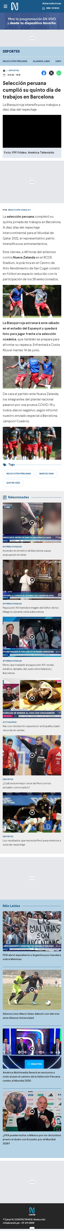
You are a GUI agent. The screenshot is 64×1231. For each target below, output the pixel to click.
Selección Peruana (15, 61)
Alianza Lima (41, 61)
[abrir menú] (5, 6)
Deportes (14, 71)
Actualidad (10, 722)
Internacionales (12, 547)
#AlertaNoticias (51, 4)
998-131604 (52, 8)
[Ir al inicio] (14, 6)
